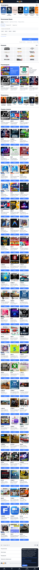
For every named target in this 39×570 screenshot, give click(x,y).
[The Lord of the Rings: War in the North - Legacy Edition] (19, 56)
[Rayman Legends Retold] (19, 52)
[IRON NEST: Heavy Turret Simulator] (32, 59)
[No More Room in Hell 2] (19, 59)
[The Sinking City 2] (7, 56)
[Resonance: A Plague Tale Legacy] (7, 52)
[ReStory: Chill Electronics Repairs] (32, 56)
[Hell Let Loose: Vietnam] (7, 59)
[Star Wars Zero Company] (7, 48)
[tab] (2, 22)
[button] (4, 569)
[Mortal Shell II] (32, 52)
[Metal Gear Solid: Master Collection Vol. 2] (19, 48)
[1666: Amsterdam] (32, 48)
